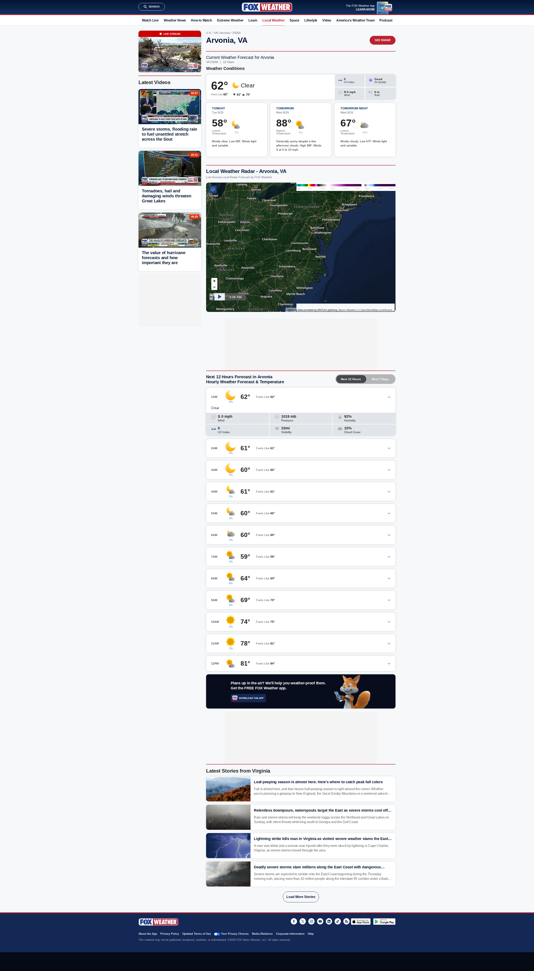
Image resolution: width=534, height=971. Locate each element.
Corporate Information (290, 933)
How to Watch (201, 20)
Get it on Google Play (384, 921)
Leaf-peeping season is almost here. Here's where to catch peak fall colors (318, 782)
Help (311, 933)
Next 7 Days (380, 379)
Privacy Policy (169, 933)
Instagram (311, 921)
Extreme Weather (230, 20)
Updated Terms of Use (196, 933)
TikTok (338, 921)
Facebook (294, 921)
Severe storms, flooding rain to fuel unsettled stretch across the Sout (169, 134)
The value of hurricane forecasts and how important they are (163, 257)
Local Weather (273, 20)
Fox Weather (267, 7)
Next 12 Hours (351, 379)
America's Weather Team (355, 20)
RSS (346, 921)
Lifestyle (310, 20)
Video (326, 20)
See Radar (382, 40)
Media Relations (262, 933)
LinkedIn (329, 921)
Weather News (175, 20)
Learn (252, 20)
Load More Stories (300, 897)
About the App (148, 933)
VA (216, 32)
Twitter (303, 921)
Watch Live (150, 20)
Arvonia (225, 32)
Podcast (385, 20)
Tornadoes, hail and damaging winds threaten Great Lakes (166, 196)
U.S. (209, 32)
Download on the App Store (361, 921)
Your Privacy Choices (235, 933)
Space (294, 20)
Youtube (320, 921)
